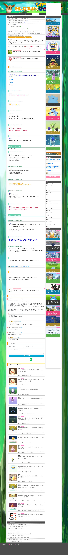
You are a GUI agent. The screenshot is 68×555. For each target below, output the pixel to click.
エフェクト (25, 442)
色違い (29, 462)
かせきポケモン (30, 413)
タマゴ (20, 375)
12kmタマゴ (25, 375)
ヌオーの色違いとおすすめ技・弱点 (14, 26)
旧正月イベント (36, 510)
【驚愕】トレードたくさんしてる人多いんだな (16, 22)
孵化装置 (29, 433)
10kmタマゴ (25, 423)
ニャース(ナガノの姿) (11, 24)
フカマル (29, 491)
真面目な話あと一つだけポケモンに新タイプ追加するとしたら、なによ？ (20, 31)
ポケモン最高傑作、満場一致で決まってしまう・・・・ (17, 535)
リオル (26, 462)
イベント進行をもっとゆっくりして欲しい (15, 35)
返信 (22, 313)
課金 (30, 471)
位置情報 (27, 394)
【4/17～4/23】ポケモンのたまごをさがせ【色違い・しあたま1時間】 (20, 266)
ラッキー (31, 452)
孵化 (31, 442)
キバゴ (29, 423)
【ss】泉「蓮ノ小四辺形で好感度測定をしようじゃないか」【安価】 (19, 533)
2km (24, 404)
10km (24, 462)
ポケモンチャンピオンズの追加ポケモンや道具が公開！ (17, 18)
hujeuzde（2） (50, 170)
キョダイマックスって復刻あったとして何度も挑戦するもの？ (18, 537)
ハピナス (24, 452)
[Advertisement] (53, 9)
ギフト (34, 413)
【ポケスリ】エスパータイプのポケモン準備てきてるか (17, 20)
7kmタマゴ (25, 413)
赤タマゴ (29, 375)
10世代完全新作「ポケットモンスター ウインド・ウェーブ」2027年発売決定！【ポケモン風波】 (24, 33)
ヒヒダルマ (28, 510)
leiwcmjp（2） (50, 163)
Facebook (11, 544)
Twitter (18, 544)
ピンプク (28, 452)
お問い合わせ (4, 544)
